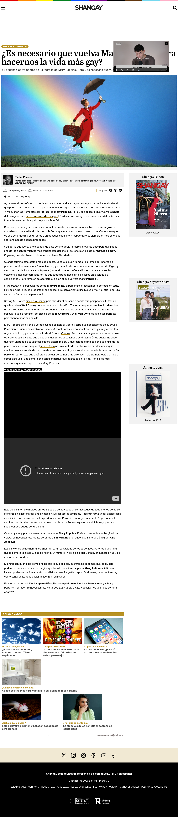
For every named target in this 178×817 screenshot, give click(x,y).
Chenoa (65, 333)
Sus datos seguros (81, 787)
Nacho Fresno (23, 177)
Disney (20, 196)
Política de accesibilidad (154, 787)
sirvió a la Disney (35, 300)
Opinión (22, 46)
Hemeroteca (48, 787)
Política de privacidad (105, 787)
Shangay (8, 46)
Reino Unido (47, 346)
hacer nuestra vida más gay (42, 216)
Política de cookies (129, 787)
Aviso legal (63, 787)
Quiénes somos (18, 787)
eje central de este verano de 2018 (52, 246)
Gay (27, 196)
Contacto (33, 787)
